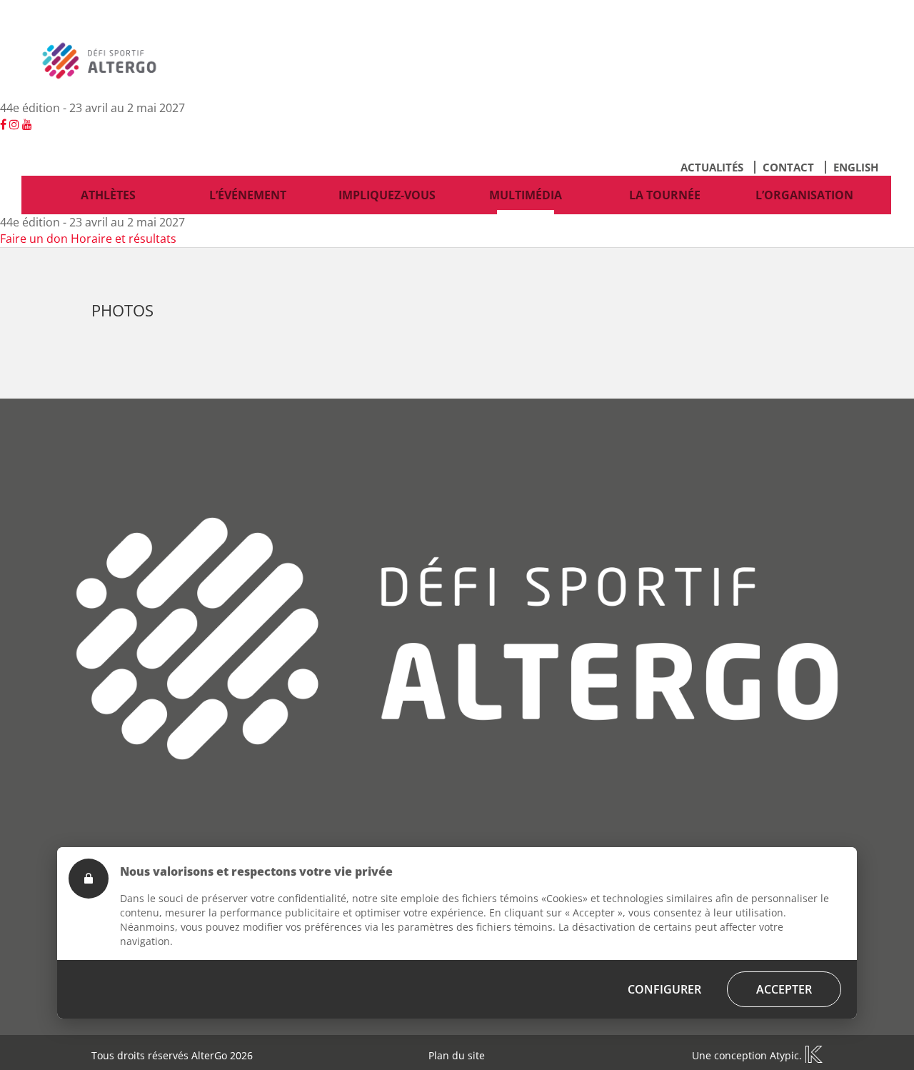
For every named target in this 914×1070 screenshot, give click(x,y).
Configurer (664, 989)
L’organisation (804, 195)
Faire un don (34, 238)
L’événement (247, 195)
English (855, 167)
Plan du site (456, 1055)
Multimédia (525, 195)
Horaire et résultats (123, 238)
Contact (788, 167)
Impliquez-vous (387, 195)
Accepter (784, 989)
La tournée (664, 195)
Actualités (712, 167)
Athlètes (108, 195)
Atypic (784, 1055)
